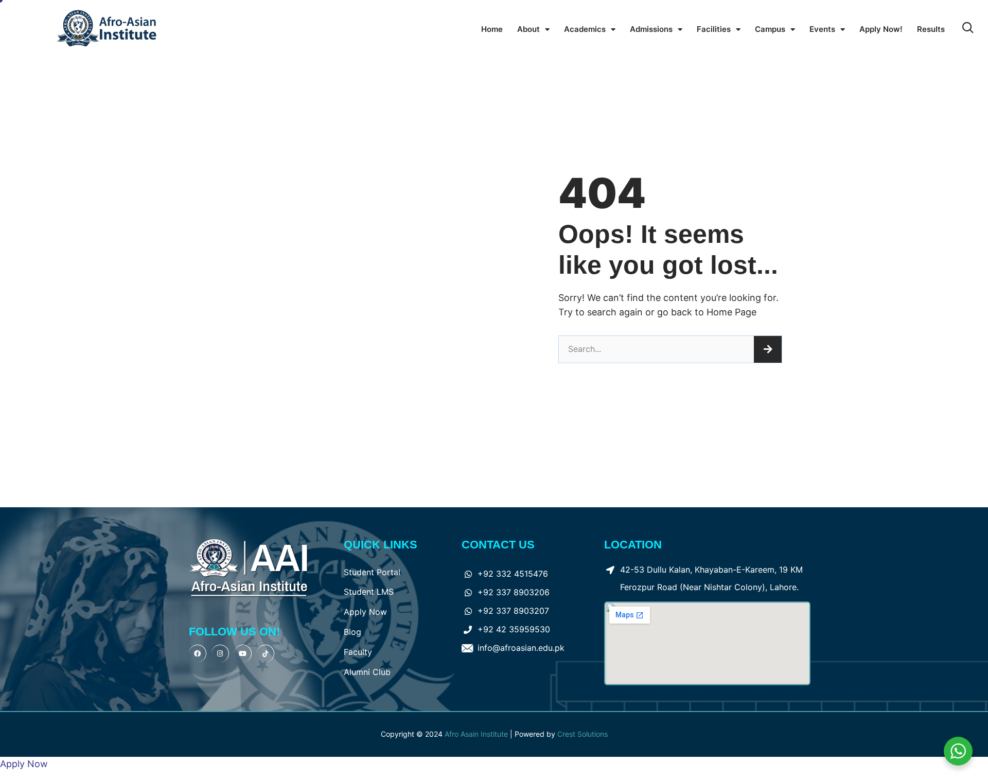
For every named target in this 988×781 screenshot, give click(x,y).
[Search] (768, 349)
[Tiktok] (265, 653)
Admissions (651, 29)
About (528, 29)
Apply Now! (881, 29)
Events (822, 29)
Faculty (358, 652)
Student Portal (372, 572)
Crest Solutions (582, 734)
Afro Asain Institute (477, 734)
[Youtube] (243, 653)
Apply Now (365, 612)
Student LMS (369, 592)
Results (931, 29)
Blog (352, 632)
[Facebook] (197, 653)
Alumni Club (367, 672)
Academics (585, 29)
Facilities (714, 29)
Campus (770, 29)
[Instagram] (220, 653)
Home (492, 29)
